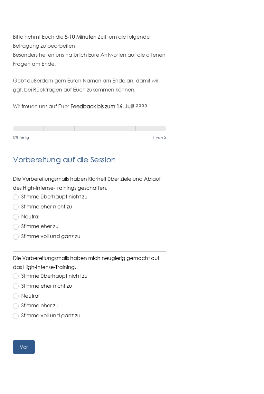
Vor (24, 347)
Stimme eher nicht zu (46, 206)
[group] (89, 134)
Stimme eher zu (39, 226)
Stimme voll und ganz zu (50, 236)
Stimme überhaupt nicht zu (54, 196)
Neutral (29, 216)
